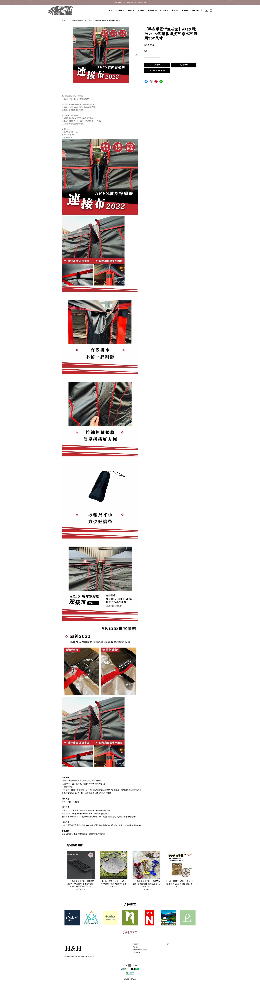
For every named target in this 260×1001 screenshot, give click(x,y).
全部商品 (119, 10)
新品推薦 (131, 10)
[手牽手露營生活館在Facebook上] (168, 945)
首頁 (110, 10)
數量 (146, 51)
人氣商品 (141, 10)
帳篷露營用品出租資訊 (140, 949)
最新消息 (195, 10)
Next (136, 55)
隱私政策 (133, 979)
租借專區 (185, 10)
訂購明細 (83, 834)
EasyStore (91, 956)
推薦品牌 (151, 10)
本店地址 (175, 10)
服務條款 (127, 979)
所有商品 (135, 944)
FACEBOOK (164, 10)
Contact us (136, 952)
